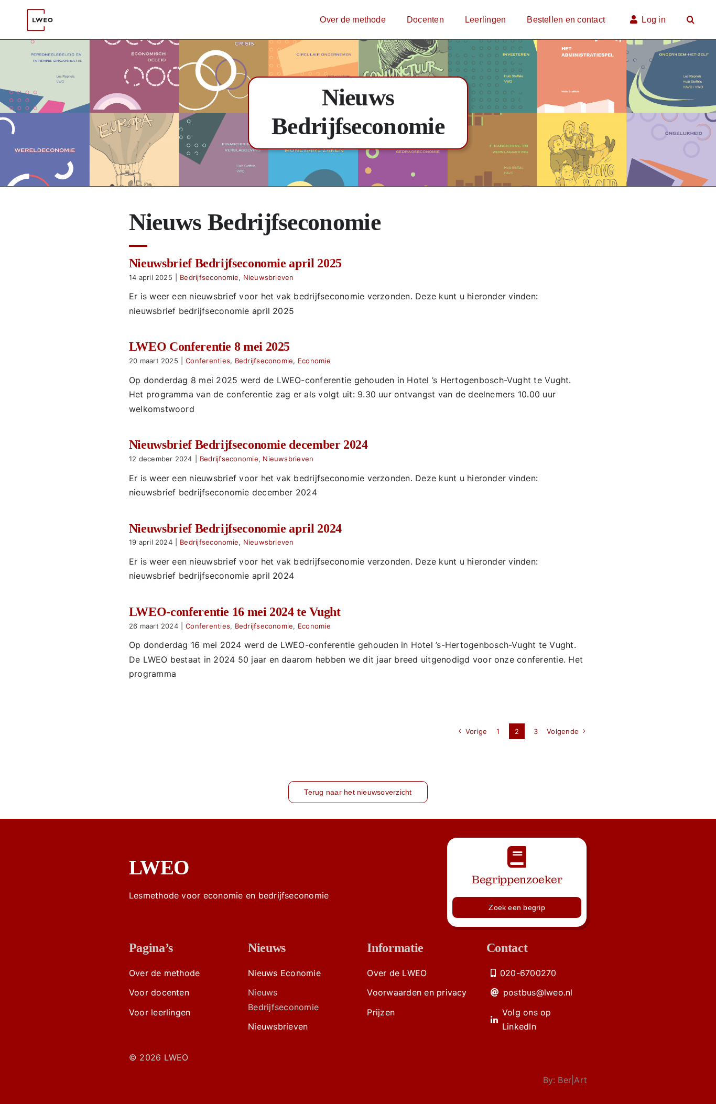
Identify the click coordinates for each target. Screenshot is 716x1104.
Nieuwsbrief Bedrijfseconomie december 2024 (248, 444)
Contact (506, 948)
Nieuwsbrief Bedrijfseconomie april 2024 (235, 528)
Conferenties (208, 360)
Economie (314, 360)
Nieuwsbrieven (268, 277)
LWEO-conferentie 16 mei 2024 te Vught (235, 612)
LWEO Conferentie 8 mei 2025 (209, 346)
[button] (691, 20)
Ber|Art (572, 1080)
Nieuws (267, 948)
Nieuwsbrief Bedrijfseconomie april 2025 (235, 263)
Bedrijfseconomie (209, 277)
